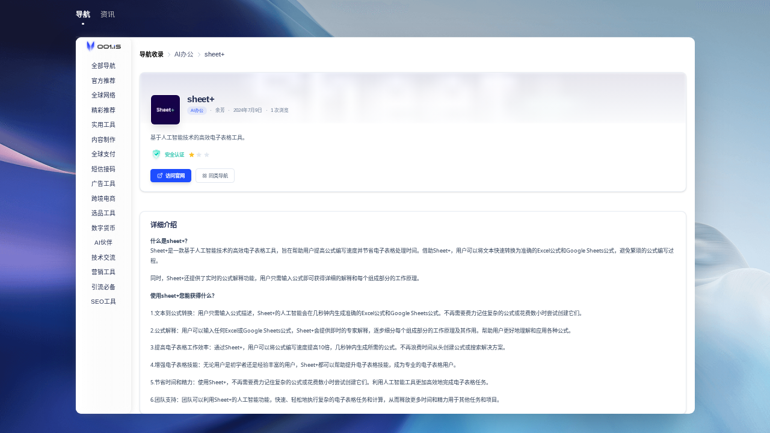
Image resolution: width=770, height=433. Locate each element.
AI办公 (184, 54)
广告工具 (103, 183)
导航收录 (152, 54)
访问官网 (175, 176)
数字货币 (103, 228)
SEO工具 (103, 301)
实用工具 (103, 124)
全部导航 (103, 66)
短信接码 (103, 169)
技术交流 (103, 257)
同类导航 (218, 176)
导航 (83, 14)
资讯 (107, 14)
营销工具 (103, 272)
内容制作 (103, 140)
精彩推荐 (103, 110)
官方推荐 (103, 81)
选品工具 (103, 213)
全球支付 (103, 154)
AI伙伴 (103, 242)
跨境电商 (103, 198)
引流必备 (103, 287)
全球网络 (103, 95)
